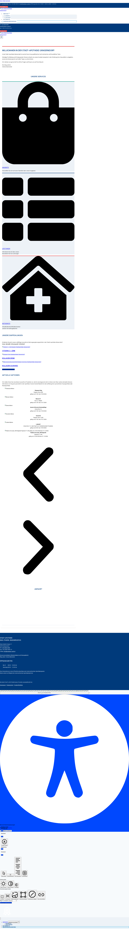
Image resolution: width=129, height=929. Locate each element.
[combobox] (44, 692)
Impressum (3, 685)
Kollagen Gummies (10, 366)
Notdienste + (3, 31)
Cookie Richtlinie (18, 685)
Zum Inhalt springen (5, 1)
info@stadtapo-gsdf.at (25, 4)
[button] (38, 474)
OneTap (10, 827)
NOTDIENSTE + (4, 6)
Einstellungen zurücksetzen (6, 902)
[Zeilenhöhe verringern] (2, 855)
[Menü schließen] (0, 918)
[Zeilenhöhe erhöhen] (2, 849)
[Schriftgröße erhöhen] (2, 830)
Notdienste (6, 19)
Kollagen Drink (8, 358)
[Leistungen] (38, 245)
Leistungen (7, 17)
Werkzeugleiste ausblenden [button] (6, 830)
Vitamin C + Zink (8, 351)
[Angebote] (38, 163)
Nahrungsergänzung (9, 21)
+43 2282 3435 (5, 4)
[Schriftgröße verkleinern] (2, 836)
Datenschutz (10, 685)
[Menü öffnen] (1, 37)
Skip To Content (4, 900)
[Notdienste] (38, 319)
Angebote (7, 15)
